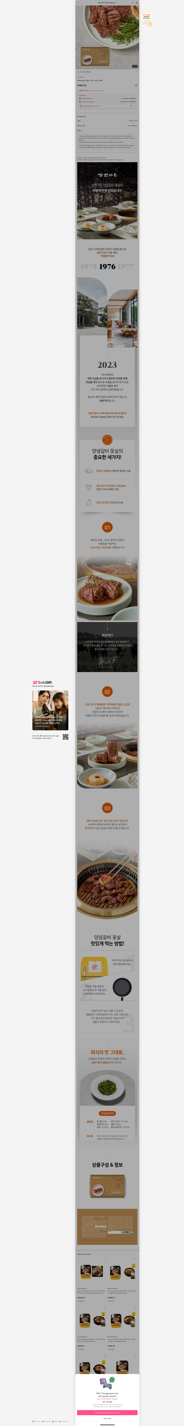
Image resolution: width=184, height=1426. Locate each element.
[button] (36, 1421)
